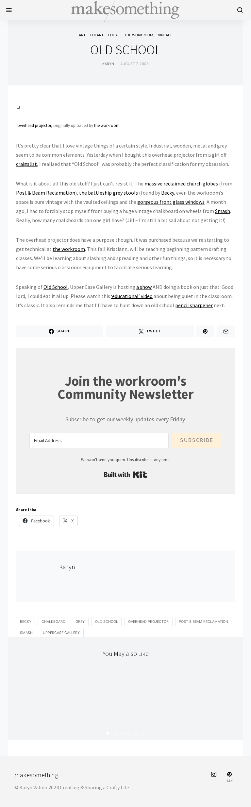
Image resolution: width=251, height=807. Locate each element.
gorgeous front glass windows (171, 202)
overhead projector (34, 125)
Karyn (108, 64)
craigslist (26, 164)
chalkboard (53, 622)
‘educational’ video (132, 296)
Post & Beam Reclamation (45, 192)
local (114, 35)
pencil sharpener (194, 305)
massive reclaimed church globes (181, 183)
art (82, 35)
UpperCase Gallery (61, 633)
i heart (97, 35)
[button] (107, 733)
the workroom (138, 35)
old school (106, 622)
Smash (222, 211)
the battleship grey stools (108, 192)
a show (144, 287)
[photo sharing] (18, 106)
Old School (55, 287)
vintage (165, 35)
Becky (167, 192)
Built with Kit (125, 475)
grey (80, 622)
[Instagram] (214, 777)
